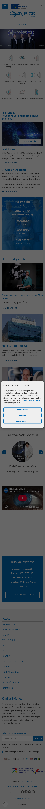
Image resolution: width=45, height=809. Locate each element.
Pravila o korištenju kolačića (31, 400)
